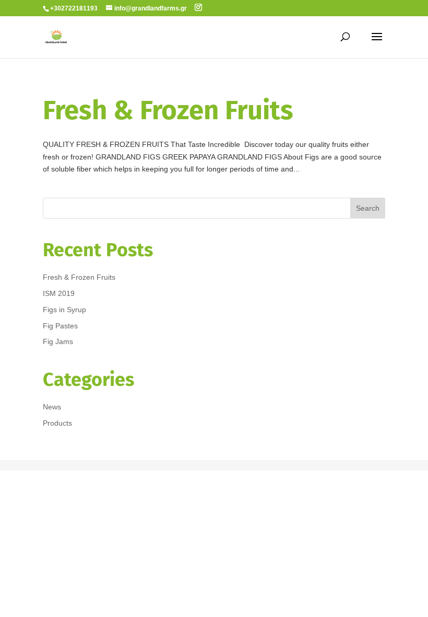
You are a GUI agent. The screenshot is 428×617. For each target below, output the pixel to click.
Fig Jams (58, 341)
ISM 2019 (59, 293)
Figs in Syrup (64, 309)
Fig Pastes (60, 326)
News (52, 407)
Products (57, 423)
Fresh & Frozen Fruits (168, 110)
